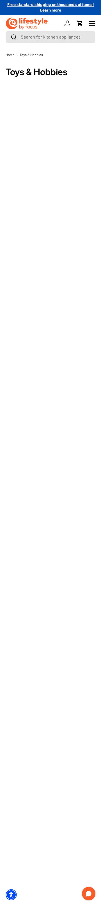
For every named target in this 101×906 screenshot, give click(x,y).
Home (10, 55)
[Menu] (92, 23)
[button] (80, 23)
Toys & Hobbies (31, 55)
